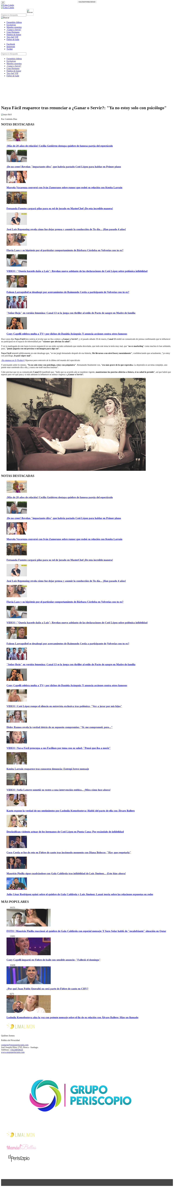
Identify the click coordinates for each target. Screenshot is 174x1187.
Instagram (11, 46)
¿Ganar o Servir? (14, 29)
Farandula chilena (14, 22)
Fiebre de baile (13, 39)
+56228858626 (16, 1050)
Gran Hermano (13, 32)
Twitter (10, 49)
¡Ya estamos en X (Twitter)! (13, 360)
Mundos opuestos (14, 27)
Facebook (11, 44)
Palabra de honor (14, 34)
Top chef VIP (12, 37)
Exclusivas (11, 25)
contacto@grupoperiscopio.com (14, 1045)
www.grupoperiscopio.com (12, 1052)
